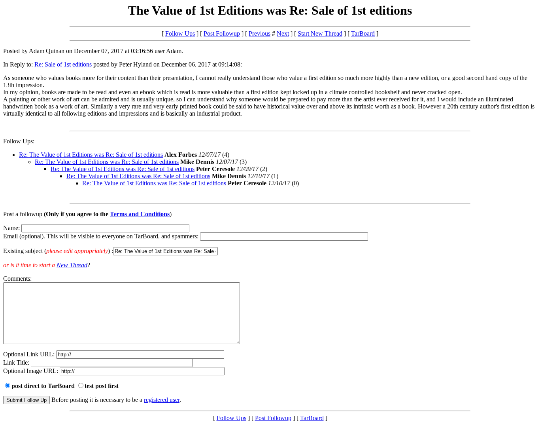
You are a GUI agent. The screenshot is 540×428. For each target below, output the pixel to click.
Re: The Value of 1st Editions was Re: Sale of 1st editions (91, 154)
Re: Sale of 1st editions (63, 64)
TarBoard (363, 33)
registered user (161, 399)
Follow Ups (180, 33)
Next (283, 33)
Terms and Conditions (140, 214)
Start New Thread (320, 33)
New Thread (72, 265)
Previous (259, 33)
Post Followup (222, 33)
